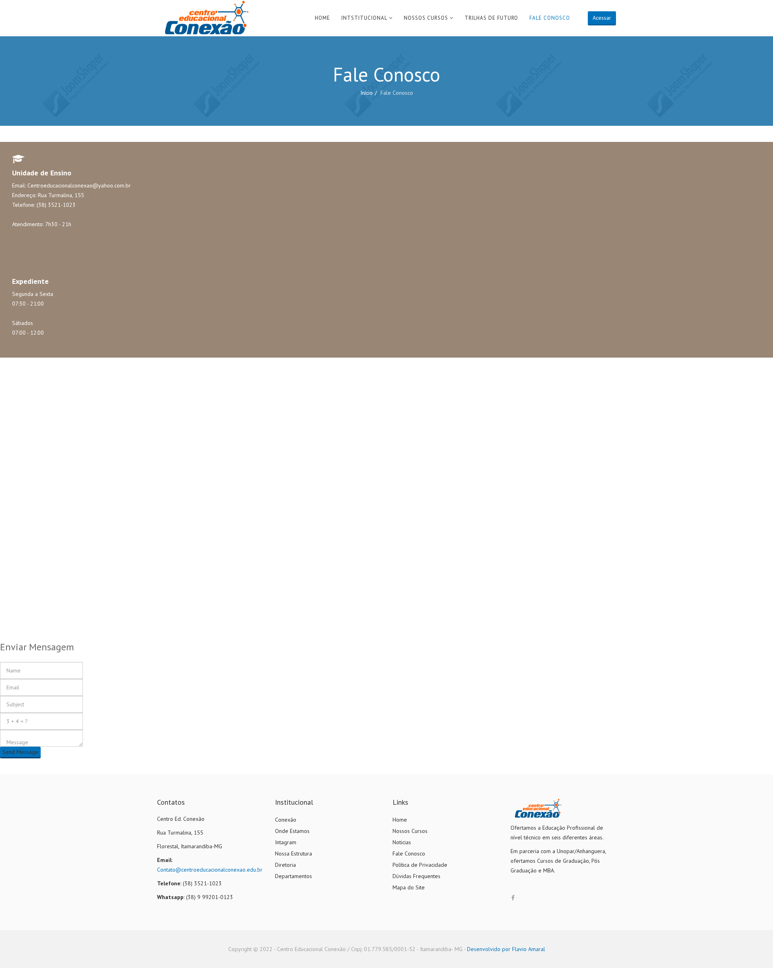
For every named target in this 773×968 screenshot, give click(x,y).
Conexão (285, 819)
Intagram (285, 842)
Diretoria (285, 864)
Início (366, 92)
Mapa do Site (409, 887)
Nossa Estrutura (293, 853)
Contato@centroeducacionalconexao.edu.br (209, 869)
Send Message (20, 752)
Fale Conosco (549, 18)
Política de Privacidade (420, 864)
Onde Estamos (292, 831)
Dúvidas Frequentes (416, 876)
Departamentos (293, 876)
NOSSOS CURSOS (426, 18)
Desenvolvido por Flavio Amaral (506, 949)
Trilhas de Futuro (491, 18)
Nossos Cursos (410, 831)
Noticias (402, 842)
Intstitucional (364, 18)
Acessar (602, 17)
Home (322, 18)
